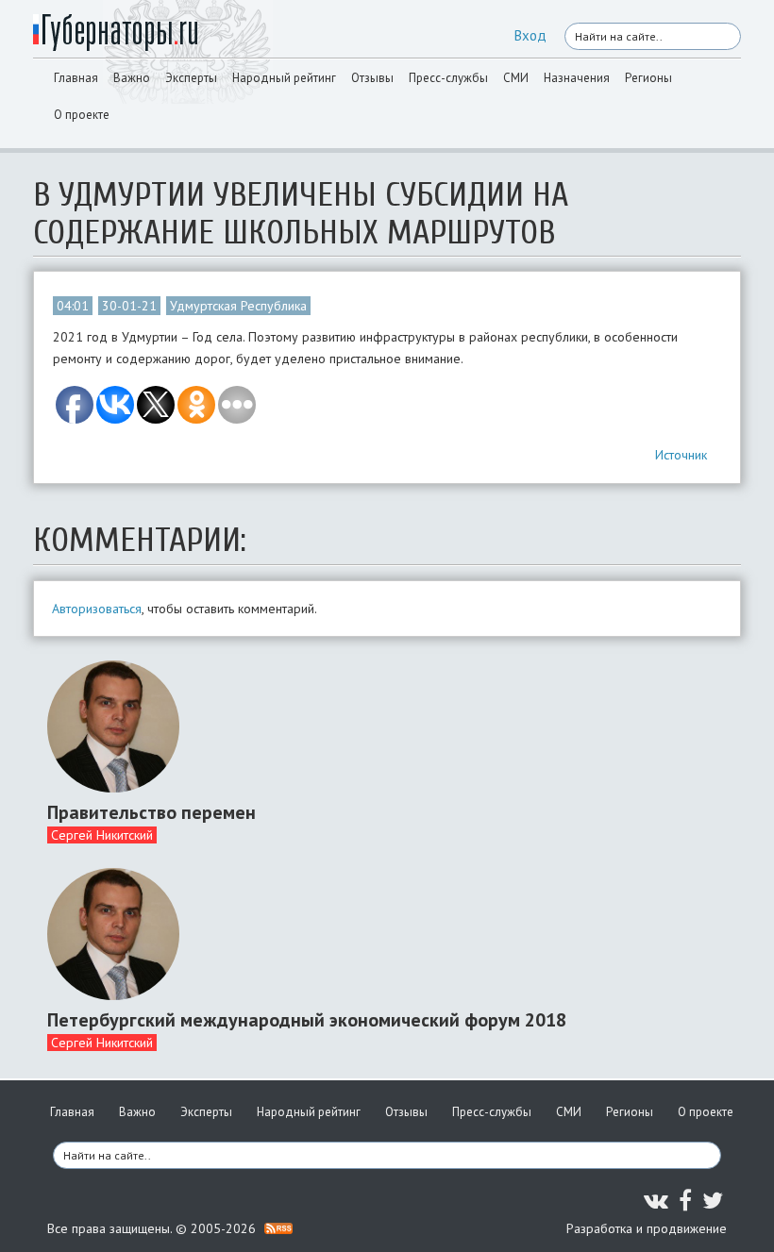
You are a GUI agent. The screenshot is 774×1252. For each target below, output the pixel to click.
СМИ (516, 78)
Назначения (577, 78)
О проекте (81, 115)
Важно (131, 78)
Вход (530, 35)
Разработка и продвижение (646, 1228)
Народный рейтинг (284, 78)
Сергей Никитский (102, 834)
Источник (681, 454)
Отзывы (372, 78)
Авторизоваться (97, 608)
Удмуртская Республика (238, 305)
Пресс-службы (448, 78)
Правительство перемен (151, 812)
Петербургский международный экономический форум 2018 (306, 1020)
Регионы (648, 78)
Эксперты (191, 78)
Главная (76, 78)
